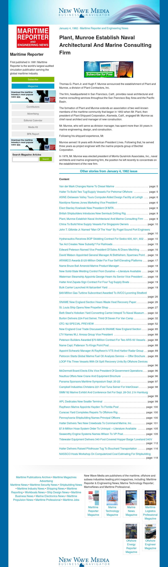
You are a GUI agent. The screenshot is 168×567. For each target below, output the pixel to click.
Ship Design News (58, 492)
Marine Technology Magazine (112, 511)
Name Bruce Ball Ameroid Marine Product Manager (89, 266)
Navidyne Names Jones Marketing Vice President (88, 202)
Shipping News (56, 488)
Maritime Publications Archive (33, 477)
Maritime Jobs (71, 500)
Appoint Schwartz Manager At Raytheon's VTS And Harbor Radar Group (101, 350)
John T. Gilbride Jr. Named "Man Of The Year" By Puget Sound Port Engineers (104, 229)
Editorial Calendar (33, 120)
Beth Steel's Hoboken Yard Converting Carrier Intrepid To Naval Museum (101, 313)
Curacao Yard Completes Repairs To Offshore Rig (88, 412)
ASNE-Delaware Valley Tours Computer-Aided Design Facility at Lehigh (101, 197)
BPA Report (33, 134)
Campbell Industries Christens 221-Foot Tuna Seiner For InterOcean (98, 387)
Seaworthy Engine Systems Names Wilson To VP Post (91, 434)
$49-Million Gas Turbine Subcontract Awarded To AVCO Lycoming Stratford (103, 293)
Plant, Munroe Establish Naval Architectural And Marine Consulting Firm (101, 219)
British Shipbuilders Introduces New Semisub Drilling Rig (92, 213)
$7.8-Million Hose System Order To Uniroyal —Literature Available (97, 428)
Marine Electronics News (50, 496)
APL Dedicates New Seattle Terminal (80, 401)
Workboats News (35, 492)
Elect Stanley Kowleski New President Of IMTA (86, 208)
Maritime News (19, 485)
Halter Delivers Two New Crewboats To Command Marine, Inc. (95, 423)
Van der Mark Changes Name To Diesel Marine (86, 186)
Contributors (33, 106)
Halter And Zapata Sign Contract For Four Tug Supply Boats (94, 282)
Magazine (33, 86)
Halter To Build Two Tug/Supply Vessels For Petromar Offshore (95, 192)
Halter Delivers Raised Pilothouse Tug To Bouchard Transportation (98, 448)
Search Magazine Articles (26, 154)
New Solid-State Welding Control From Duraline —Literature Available (100, 271)
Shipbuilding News (71, 485)
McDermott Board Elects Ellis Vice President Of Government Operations (101, 370)
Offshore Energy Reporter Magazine (131, 546)
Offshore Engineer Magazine (150, 544)
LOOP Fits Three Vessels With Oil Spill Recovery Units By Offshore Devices (103, 361)
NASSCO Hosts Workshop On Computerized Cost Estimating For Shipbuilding (105, 454)
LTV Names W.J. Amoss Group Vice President (86, 334)
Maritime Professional (48, 500)
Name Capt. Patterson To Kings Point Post (84, 345)
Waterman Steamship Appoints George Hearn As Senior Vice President (100, 276)
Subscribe (33, 79)
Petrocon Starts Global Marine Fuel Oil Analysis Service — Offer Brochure (102, 356)
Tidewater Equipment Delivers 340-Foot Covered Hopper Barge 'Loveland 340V (105, 439)
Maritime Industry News (30, 488)
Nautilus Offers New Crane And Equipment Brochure (90, 376)
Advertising (33, 113)
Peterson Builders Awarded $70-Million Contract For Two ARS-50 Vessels (102, 340)
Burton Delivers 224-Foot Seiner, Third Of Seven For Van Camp (96, 318)
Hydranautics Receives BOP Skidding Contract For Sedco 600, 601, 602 (101, 239)
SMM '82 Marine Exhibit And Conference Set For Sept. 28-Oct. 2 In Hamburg (103, 392)
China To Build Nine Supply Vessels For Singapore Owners (94, 224)
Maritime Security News (44, 485)
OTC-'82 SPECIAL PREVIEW (76, 323)
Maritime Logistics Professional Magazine (150, 512)
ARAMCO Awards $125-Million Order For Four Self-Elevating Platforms (100, 260)
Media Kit (33, 127)
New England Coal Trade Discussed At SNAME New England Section (100, 329)
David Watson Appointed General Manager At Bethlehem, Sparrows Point (102, 255)
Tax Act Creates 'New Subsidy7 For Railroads (85, 244)
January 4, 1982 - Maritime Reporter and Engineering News (93, 28)
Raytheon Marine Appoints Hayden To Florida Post (88, 407)
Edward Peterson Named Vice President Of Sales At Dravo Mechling (99, 249)
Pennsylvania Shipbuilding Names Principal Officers (89, 418)
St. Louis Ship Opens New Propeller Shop (83, 307)
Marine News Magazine (131, 511)
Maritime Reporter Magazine (93, 511)
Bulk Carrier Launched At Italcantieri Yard (83, 287)
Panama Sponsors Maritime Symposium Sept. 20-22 (89, 381)
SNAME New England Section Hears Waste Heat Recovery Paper (97, 302)
